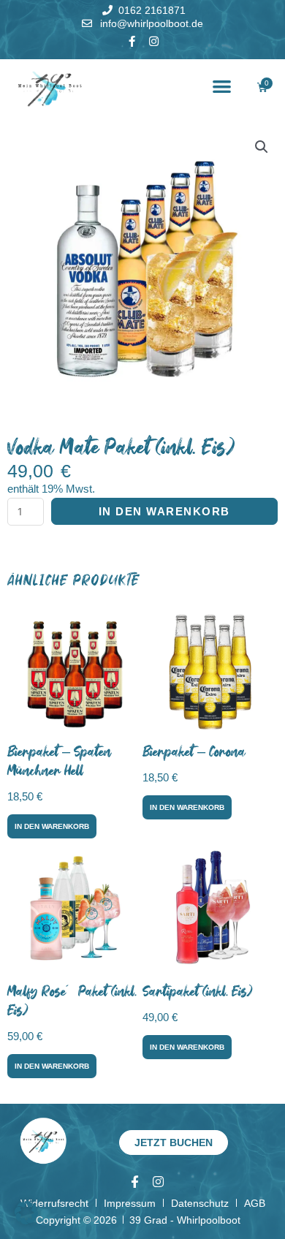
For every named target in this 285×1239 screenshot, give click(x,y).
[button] (223, 87)
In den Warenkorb (164, 511)
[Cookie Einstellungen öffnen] (26, 1221)
